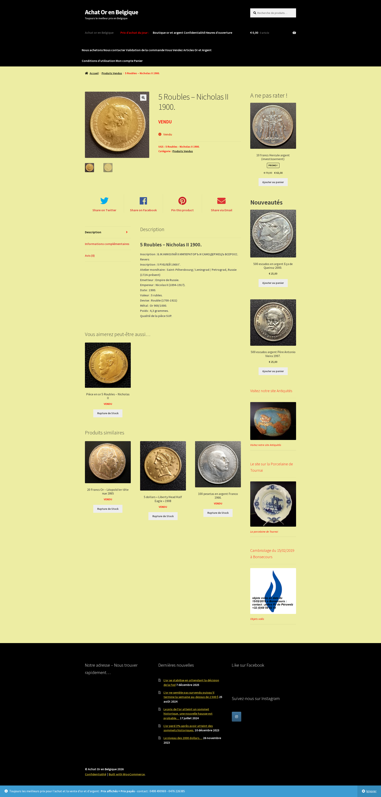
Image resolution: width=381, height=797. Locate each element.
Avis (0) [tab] (90, 255)
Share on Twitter (104, 210)
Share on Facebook (143, 210)
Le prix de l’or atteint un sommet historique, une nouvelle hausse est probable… (188, 713)
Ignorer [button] (371, 791)
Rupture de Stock (107, 413)
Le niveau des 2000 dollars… (183, 738)
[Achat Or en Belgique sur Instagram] (236, 717)
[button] (143, 97)
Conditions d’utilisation (98, 61)
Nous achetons (92, 50)
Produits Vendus (112, 73)
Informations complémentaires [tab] (107, 244)
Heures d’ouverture (219, 33)
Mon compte (124, 61)
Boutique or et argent (168, 33)
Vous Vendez (174, 50)
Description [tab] (93, 232)
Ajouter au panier (273, 182)
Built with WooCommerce (127, 774)
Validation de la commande (145, 50)
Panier (138, 61)
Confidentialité (194, 33)
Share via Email (221, 210)
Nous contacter (114, 50)
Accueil (94, 73)
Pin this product (182, 210)
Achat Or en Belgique (111, 12)
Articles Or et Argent (197, 50)
